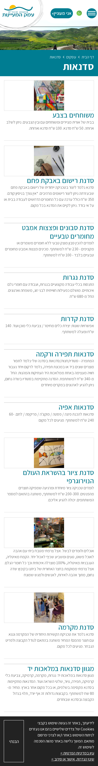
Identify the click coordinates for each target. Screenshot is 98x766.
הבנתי (14, 741)
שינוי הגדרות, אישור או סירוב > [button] (72, 759)
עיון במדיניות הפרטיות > (77, 753)
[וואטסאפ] (79, 13)
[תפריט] (92, 13)
